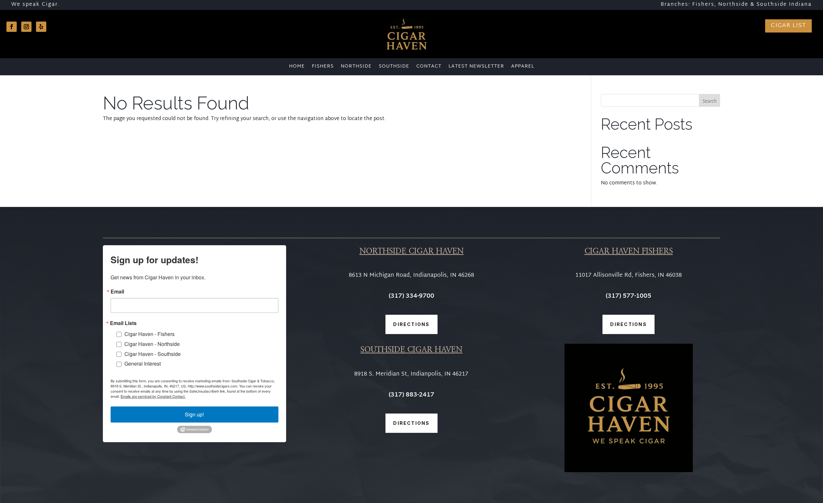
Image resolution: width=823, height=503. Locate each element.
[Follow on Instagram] (26, 27)
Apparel (522, 67)
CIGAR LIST (788, 25)
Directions (411, 324)
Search (709, 102)
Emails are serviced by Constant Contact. (153, 396)
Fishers (323, 67)
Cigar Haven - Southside (152, 354)
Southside (394, 67)
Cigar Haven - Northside (152, 344)
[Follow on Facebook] (11, 27)
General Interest (142, 363)
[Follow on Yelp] (41, 27)
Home (297, 67)
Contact (428, 67)
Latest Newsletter (476, 67)
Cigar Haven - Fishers (149, 334)
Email (117, 291)
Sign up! (194, 414)
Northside (356, 67)
